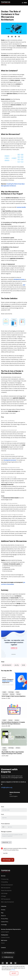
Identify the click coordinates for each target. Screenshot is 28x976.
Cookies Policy (4, 921)
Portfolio (3, 909)
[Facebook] (12, 37)
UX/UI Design (4, 893)
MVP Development (5, 899)
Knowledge (4, 924)
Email (2, 814)
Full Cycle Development (7, 884)
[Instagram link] (2, 963)
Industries (3, 906)
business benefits (21, 207)
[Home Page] (5, 2)
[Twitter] (16, 37)
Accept (14, 973)
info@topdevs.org (6, 787)
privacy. (13, 969)
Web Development (5, 887)
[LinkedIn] (9, 37)
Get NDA (5, 853)
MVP (24, 285)
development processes (10, 460)
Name (2, 806)
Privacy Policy (4, 918)
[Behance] (11, 963)
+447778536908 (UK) (9, 952)
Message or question (6, 831)
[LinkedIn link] (6, 963)
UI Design (3, 896)
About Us (3, 915)
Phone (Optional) (5, 823)
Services (3, 875)
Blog (2, 912)
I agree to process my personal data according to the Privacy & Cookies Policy (14, 849)
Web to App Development (7, 902)
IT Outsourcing (4, 879)
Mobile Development (6, 890)
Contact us (14, 647)
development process (19, 279)
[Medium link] (15, 963)
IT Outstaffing (4, 882)
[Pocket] (19, 37)
